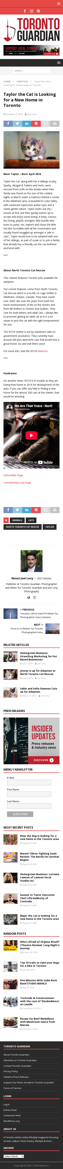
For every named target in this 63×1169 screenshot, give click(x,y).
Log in (7, 1104)
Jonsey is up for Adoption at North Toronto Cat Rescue (37, 672)
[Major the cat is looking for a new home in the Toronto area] (11, 919)
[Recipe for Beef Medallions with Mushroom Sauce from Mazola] (11, 1022)
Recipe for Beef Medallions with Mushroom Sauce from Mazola (37, 1022)
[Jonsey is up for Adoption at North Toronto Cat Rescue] (11, 674)
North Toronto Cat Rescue (22, 526)
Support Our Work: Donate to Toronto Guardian (29, 1082)
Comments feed (12, 1115)
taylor (49, 526)
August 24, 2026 (30, 864)
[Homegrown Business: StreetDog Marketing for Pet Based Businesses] (11, 656)
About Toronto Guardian (16, 1054)
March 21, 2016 (29, 695)
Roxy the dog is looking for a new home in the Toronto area (39, 837)
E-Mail (10, 777)
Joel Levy (32, 114)
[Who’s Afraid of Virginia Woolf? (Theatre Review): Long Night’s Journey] (11, 945)
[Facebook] (25, 11)
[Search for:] (31, 70)
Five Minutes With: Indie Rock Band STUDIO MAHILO (38, 982)
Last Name (13, 801)
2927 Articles (44, 578)
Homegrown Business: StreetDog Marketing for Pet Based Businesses (38, 656)
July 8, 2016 (28, 678)
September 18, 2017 (32, 1008)
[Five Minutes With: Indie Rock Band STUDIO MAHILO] (11, 984)
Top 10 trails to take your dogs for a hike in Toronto (39, 964)
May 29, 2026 (28, 987)
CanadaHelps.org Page (17, 482)
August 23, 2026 (30, 905)
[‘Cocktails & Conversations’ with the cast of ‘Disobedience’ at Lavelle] (11, 1001)
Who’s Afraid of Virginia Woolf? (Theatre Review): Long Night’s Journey (39, 945)
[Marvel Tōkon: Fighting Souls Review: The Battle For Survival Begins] (11, 857)
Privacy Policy (11, 1071)
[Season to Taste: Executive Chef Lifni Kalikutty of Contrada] (11, 898)
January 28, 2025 (30, 952)
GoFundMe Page (13, 475)
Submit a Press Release (16, 1076)
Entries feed (10, 1110)
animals (17, 520)
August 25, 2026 (30, 843)
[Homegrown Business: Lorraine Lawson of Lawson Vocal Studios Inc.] (11, 878)
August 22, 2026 (30, 923)
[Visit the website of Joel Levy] (28, 597)
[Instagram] (32, 11)
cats (31, 520)
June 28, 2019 (29, 969)
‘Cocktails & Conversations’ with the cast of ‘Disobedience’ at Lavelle (39, 1001)
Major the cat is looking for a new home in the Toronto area (39, 917)
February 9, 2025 (30, 1029)
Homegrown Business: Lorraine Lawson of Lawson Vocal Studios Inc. (39, 877)
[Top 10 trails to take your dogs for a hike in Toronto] (11, 966)
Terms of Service (12, 1088)
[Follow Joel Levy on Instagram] (33, 597)
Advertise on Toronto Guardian (20, 1060)
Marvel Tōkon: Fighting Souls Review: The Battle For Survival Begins (39, 856)
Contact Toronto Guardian (17, 1065)
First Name (13, 789)
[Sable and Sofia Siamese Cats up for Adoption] (11, 692)
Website (42, 351)
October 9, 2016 (14, 114)
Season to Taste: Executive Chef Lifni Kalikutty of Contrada (37, 898)
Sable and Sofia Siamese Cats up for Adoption (38, 690)
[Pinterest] (38, 11)
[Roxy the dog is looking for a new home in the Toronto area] (11, 839)
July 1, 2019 (28, 663)
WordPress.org (11, 1121)
